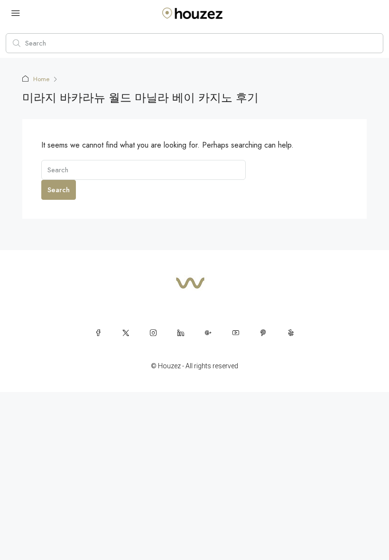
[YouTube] (236, 333)
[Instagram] (153, 333)
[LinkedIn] (181, 333)
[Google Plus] (208, 333)
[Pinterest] (263, 333)
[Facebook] (98, 333)
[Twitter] (126, 333)
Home (41, 79)
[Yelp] (291, 333)
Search (58, 190)
